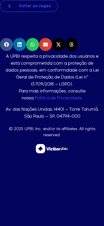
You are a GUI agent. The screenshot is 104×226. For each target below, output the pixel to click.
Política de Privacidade (58, 98)
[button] (6, 44)
